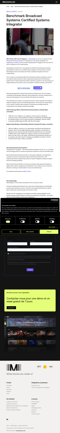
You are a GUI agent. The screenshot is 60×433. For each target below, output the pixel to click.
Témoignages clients (36, 407)
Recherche (34, 409)
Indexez (8, 387)
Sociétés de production (11, 401)
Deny (11, 231)
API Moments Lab (35, 385)
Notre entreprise (35, 401)
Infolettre (33, 411)
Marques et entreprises (11, 407)
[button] (56, 2)
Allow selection (30, 231)
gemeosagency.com (20, 430)
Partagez (8, 391)
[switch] (23, 222)
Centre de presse (35, 414)
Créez (7, 393)
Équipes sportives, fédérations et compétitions (17, 405)
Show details (52, 227)
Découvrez (8, 389)
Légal (7, 425)
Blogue (33, 405)
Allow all (49, 231)
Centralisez (9, 385)
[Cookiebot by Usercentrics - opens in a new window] (52, 200)
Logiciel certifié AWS (23, 425)
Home (7, 6)
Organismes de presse (11, 403)
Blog (12, 6)
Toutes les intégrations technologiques (40, 387)
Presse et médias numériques (13, 409)
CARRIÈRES (34, 403)
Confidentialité (13, 425)
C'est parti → (11, 307)
